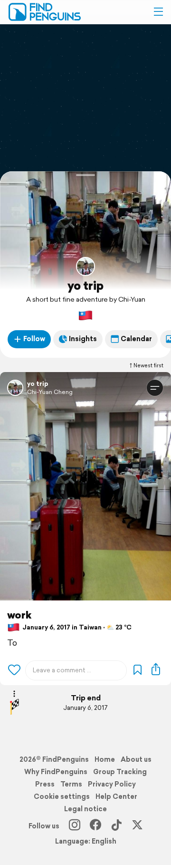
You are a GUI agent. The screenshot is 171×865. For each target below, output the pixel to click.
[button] (158, 12)
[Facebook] (95, 826)
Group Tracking (120, 772)
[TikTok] (116, 826)
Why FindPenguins (55, 772)
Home (105, 759)
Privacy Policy (112, 784)
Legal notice (85, 809)
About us (136, 759)
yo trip (85, 285)
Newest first (148, 365)
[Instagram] (74, 826)
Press (45, 784)
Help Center (116, 796)
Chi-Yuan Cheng (50, 392)
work (19, 615)
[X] (137, 826)
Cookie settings (62, 796)
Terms (71, 784)
